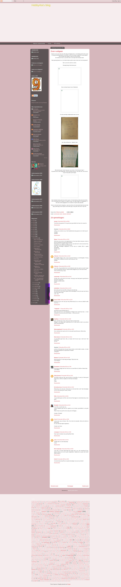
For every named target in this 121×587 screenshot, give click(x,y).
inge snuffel (86, 528)
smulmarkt (54, 561)
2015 (34, 233)
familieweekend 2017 (78, 520)
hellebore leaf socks (46, 527)
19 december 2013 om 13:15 (66, 299)
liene (71, 540)
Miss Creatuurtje (57, 448)
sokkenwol (74, 563)
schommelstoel (84, 559)
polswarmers (72, 554)
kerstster (64, 533)
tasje (89, 566)
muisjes (32, 546)
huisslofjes (68, 528)
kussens (32, 538)
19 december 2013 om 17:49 (65, 366)
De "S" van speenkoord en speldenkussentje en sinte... (38, 279)
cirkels (42, 515)
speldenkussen (64, 564)
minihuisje (86, 542)
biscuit (54, 508)
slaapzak (70, 560)
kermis (66, 532)
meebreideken (80, 541)
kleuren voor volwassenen (48, 534)
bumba (72, 513)
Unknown (56, 256)
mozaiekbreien (69, 545)
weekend (85, 575)
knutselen (53, 536)
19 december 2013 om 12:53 (65, 288)
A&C (75, 501)
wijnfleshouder (50, 577)
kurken (84, 537)
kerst (73, 532)
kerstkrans (42, 533)
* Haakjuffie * (57, 308)
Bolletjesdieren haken (37, 130)
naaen (65, 546)
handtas (60, 525)
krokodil (39, 537)
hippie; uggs (83, 527)
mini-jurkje (54, 542)
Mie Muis (85, 541)
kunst (73, 537)
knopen (87, 534)
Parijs (71, 551)
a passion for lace (70, 501)
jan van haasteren (50, 529)
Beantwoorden (57, 225)
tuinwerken (62, 570)
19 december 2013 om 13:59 (65, 318)
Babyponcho (36, 270)
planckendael (47, 554)
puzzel (67, 556)
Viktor (32, 574)
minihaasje (75, 542)
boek (65, 510)
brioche (46, 513)
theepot (44, 569)
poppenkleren (35, 556)
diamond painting (74, 516)
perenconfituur (48, 552)
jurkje (87, 529)
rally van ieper (86, 556)
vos (49, 575)
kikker (82, 533)
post (60, 556)
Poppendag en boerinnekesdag (37, 249)
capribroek (68, 514)
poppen (63, 555)
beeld (76, 506)
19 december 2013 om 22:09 (63, 419)
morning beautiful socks (62, 545)
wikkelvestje (56, 577)
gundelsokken (61, 524)
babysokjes (69, 504)
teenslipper (39, 568)
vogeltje (40, 575)
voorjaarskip (45, 575)
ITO (44, 529)
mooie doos (54, 545)
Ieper (73, 528)
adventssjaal (56, 214)
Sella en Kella (35, 560)
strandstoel (88, 565)
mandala (62, 541)
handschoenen (53, 525)
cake (58, 514)
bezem (39, 508)
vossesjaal (53, 575)
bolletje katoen (38, 511)
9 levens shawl (50, 501)
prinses (63, 556)
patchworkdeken (34, 552)
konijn (65, 536)
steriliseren (49, 565)
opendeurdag (48, 550)
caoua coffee (63, 514)
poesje (56, 554)
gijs (46, 523)
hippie (68, 527)
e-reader (43, 519)
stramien (80, 565)
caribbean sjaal (74, 514)
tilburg (55, 569)
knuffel (32, 536)
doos (64, 518)
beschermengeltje (78, 507)
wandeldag (65, 575)
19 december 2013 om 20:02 (62, 396)
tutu (70, 570)
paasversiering (86, 550)
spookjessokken (75, 564)
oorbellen (37, 550)
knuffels (43, 536)
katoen (52, 532)
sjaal (56, 560)
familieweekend (62, 520)
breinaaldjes (33, 513)
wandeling (74, 575)
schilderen (68, 559)
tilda (58, 569)
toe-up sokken (63, 569)
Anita (38, 503)
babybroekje (79, 503)
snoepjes (32, 563)
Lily (78, 540)
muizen (37, 546)
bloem (81, 508)
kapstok (44, 532)
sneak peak (62, 561)
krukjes (70, 537)
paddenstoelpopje (40, 551)
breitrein (38, 513)
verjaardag (48, 573)
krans (36, 537)
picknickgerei (72, 552)
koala (58, 536)
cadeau (39, 514)
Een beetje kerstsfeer (38, 257)
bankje (43, 506)
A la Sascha (35, 109)
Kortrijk (69, 536)
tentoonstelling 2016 (74, 568)
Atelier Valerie (36, 148)
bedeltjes (69, 506)
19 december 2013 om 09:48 (63, 221)
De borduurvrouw (58, 387)
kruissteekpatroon (64, 537)
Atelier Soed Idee (36, 144)
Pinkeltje (85, 552)
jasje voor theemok (76, 529)
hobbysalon (41, 528)
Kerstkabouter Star (36, 149)
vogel (32, 575)
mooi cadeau (48, 545)
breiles (87, 511)
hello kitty (52, 527)
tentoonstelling (67, 568)
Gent (38, 523)
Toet (68, 569)
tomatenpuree (79, 569)
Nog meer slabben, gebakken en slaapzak (39, 264)
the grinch (86, 568)
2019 (34, 225)
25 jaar (42, 501)
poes (52, 554)
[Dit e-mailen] (67, 212)
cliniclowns (47, 515)
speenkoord (51, 564)
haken (88, 524)
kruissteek (44, 537)
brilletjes (42, 513)
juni (35, 291)
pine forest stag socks (79, 552)
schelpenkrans (63, 559)
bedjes (73, 506)
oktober (35, 284)
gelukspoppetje (33, 523)
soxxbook (86, 563)
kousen (73, 536)
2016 (34, 231)
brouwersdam (63, 513)
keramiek (61, 532)
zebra (78, 578)
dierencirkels (33, 518)
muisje (87, 545)
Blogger (68, 584)
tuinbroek (51, 570)
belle (49, 507)
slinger (40, 561)
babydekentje (85, 503)
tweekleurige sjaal (75, 570)
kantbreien (33, 532)
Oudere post (85, 486)
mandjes (70, 541)
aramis (45, 503)
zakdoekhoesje (73, 578)
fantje (84, 520)
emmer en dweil (74, 519)
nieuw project (55, 547)
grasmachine (38, 524)
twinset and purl (82, 570)
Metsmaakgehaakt (58, 329)
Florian (47, 521)
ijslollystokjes (81, 528)
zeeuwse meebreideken (44, 579)
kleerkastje (37, 534)
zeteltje (66, 579)
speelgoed (41, 564)
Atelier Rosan (36, 139)
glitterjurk (58, 523)
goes (80, 523)
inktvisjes (33, 529)
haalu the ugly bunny (68, 524)
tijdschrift (47, 569)
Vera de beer (37, 573)
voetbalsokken (86, 574)
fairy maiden (53, 520)
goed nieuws (69, 523)
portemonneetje (54, 556)
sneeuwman (80, 561)
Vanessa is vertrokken (38, 244)
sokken (67, 563)
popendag (52, 555)
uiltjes (41, 572)
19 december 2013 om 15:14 (66, 337)
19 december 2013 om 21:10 (64, 405)
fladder (37, 521)
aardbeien (87, 501)
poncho (45, 555)
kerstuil (68, 533)
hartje (87, 525)
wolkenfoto (40, 578)
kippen (87, 533)
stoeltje (58, 565)
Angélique (56, 318)
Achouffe (53, 502)
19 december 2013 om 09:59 (64, 229)
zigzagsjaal (87, 579)
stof (62, 565)
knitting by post (70, 534)
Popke (60, 555)
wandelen (70, 575)
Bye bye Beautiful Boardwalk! (38, 154)
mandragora (75, 541)
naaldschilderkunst (82, 546)
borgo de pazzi (65, 511)
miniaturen (65, 542)
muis (83, 545)
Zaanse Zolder (57, 299)
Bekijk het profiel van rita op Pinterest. (39, 102)
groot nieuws (55, 524)
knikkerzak (59, 534)
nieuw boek (49, 547)
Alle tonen (45, 157)
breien (61, 214)
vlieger (69, 574)
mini (35, 542)
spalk (32, 564)
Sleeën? (34, 116)
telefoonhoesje (49, 568)
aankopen (78, 501)
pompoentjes (39, 555)
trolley (88, 569)
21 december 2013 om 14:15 (62, 439)
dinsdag (50, 518)
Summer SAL (54, 566)
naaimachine (75, 546)
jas (70, 529)
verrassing (66, 573)
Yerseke (58, 578)
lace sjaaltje (49, 538)
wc (81, 575)
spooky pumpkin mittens (83, 564)
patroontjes (40, 552)
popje (56, 555)
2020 (34, 224)
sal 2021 (49, 559)
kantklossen (39, 532)
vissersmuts (51, 574)
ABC (42, 502)
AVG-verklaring (57, 43)
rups (38, 559)
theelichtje (33, 569)
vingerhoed (40, 574)
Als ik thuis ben (36, 115)
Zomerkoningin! (36, 135)
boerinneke (81, 510)
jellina (81, 529)
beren (58, 507)
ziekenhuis (78, 579)
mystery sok (61, 546)
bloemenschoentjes (35, 510)
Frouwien (59, 521)
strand (84, 565)
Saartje (42, 559)
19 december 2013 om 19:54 (68, 387)
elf (66, 519)
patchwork (80, 551)
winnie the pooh (75, 577)
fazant (87, 520)
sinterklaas (51, 560)
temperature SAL (56, 568)
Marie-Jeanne (57, 337)
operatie (53, 550)
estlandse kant (85, 519)
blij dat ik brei (75, 508)
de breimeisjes (84, 515)
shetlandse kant (45, 560)
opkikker (57, 550)
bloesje (46, 510)
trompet (32, 570)
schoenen (73, 559)
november (36, 282)
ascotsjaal (56, 503)
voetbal (81, 574)
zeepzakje (37, 579)
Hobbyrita (41, 163)
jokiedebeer (56, 288)
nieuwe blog (61, 547)
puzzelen (71, 556)
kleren (41, 534)
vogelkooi (36, 575)
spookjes (69, 564)
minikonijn (38, 543)
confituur (65, 515)
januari (35, 300)
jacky (55, 439)
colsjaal (56, 515)
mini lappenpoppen (45, 542)
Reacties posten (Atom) (73, 490)
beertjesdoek (38, 507)
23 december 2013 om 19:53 (67, 448)
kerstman (46, 533)
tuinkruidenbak (57, 570)
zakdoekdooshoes (64, 578)
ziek (74, 579)
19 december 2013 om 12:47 (65, 276)
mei (35, 293)
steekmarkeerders (41, 565)
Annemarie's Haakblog (38, 129)
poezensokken (66, 554)
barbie (46, 506)
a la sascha (62, 501)
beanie (50, 506)
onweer (32, 550)
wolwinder (49, 578)
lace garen (44, 538)
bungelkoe (83, 513)
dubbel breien (38, 519)
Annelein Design (36, 124)
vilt (35, 574)
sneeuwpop (86, 561)
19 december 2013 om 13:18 (66, 308)
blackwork (63, 508)
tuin (48, 570)
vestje (75, 573)
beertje (86, 506)
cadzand (54, 514)
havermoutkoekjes (38, 527)
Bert (73, 507)
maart (35, 296)
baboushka (61, 503)
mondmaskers (33, 545)
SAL (45, 559)
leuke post (69, 214)
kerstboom (86, 532)
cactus (35, 514)
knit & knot (64, 534)
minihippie (81, 542)
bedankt (65, 506)
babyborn (74, 503)
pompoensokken (85, 554)
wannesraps (56, 276)
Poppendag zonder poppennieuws (37, 261)
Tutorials (49, 43)
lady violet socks (75, 538)
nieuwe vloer (87, 547)
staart (36, 565)
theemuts (39, 569)
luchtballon (46, 541)
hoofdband (54, 528)
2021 (34, 222)
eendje (53, 519)
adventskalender (65, 502)
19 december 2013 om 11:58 (64, 266)
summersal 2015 (62, 566)
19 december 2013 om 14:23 (68, 329)
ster (46, 565)
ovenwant (70, 550)
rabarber (81, 556)
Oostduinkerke (42, 550)
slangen (84, 560)
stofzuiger (72, 565)
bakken (32, 506)
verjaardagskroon (55, 573)
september (36, 286)
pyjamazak (76, 556)
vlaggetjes (56, 574)
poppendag (70, 555)
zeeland (32, 579)
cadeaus (43, 514)
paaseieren (75, 550)
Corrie (55, 419)
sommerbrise (81, 563)
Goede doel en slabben (38, 269)
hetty (65, 527)
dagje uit (75, 515)
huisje (64, 528)
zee (87, 578)
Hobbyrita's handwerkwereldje (39, 43)
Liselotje (32, 541)
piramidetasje (38, 554)
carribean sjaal (81, 514)
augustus (36, 288)
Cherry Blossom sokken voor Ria (39, 140)
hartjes (32, 527)
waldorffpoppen (59, 575)
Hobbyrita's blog (41, 5)
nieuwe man (75, 547)
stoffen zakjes (67, 565)
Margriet (56, 357)
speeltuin (45, 564)
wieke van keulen (43, 577)
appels (41, 503)
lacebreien (55, 538)
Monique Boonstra (40, 545)
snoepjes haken (45, 563)
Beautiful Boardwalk (37, 153)
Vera (32, 573)
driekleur (75, 518)
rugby (32, 559)
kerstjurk (32, 533)
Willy (55, 396)
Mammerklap (56, 541)
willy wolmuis (67, 577)
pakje (45, 551)
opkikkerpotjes (63, 550)
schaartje (58, 559)
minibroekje (70, 542)
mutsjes (52, 546)
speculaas (36, 564)
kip (84, 533)
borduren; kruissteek (55, 511)
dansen (79, 515)
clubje (51, 515)
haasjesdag (83, 524)
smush (58, 561)
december (36, 238)
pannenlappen (53, 551)
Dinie (42, 518)
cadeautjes (49, 514)
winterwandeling (86, 577)
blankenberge (68, 508)
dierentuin (38, 518)
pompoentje (33, 555)
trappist (84, 569)
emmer (69, 519)
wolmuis (44, 578)
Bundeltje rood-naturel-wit (38, 145)
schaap (53, 559)
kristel (55, 459)
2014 (34, 234)
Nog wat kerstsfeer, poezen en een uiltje (38, 255)
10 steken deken (34, 501)
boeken (69, 510)
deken (46, 516)
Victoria (79, 573)
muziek (56, 546)
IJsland (76, 528)
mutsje (49, 546)
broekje (57, 513)
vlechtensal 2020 (63, 574)
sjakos (60, 560)
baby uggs (69, 503)
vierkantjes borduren (85, 573)
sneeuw (74, 561)
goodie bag (84, 523)
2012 (34, 302)
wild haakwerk (61, 577)
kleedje (32, 534)
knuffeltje (48, 536)
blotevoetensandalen (54, 510)
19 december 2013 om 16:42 (64, 357)
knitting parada (77, 534)
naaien (69, 546)
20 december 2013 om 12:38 (65, 432)
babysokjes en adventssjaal (37, 252)
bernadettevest (68, 507)
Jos (83, 529)
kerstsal (55, 533)
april (35, 295)
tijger (51, 569)
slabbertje (75, 560)
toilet (71, 569)
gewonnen (42, 523)
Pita (42, 554)
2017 (34, 229)
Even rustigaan (37, 246)
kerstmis (51, 533)
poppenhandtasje (86, 555)
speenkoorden (57, 564)
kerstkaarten (37, 533)
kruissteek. (52, 537)
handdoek (42, 525)
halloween (36, 525)
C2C (32, 514)
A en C (56, 501)
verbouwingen (42, 573)
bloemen (86, 508)
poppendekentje (79, 555)
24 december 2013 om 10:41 (63, 459)
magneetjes (51, 541)
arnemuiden (50, 503)
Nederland (34, 547)
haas (79, 524)
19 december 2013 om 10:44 (64, 256)
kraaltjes (78, 536)
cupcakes (70, 515)
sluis (47, 561)
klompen (54, 534)
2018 (34, 227)
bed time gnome (59, 506)
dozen (68, 518)
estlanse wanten (34, 520)
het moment (61, 527)
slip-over (44, 561)
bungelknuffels (77, 513)
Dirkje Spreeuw (57, 375)
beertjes (33, 507)
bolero (32, 511)
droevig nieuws (80, 518)
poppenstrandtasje (48, 556)
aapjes (83, 501)
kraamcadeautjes (83, 536)
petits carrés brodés (55, 552)
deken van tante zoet (53, 516)
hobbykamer (35, 528)
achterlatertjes (59, 502)
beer (79, 506)
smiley (50, 561)
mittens (81, 543)
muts (41, 546)
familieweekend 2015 (69, 520)
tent (62, 568)
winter (81, 577)
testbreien (81, 568)
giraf (49, 523)
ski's (67, 560)
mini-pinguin (59, 542)
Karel (48, 532)
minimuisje (49, 543)
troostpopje (40, 570)
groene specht (44, 524)
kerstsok (60, 533)
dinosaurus (46, 518)
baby (65, 503)
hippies (88, 527)
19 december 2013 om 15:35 (64, 347)
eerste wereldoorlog (58, 519)
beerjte (83, 506)
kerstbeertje (82, 532)
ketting (71, 533)
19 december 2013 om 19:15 (67, 375)
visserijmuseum (45, 574)
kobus (62, 536)
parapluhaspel (63, 551)
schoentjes (78, 559)
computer (60, 515)
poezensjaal (61, 554)
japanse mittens (66, 529)
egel (64, 519)
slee (87, 560)
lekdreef (87, 538)
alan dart (88, 502)
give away (53, 523)
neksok (44, 547)
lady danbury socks (61, 538)
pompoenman (79, 554)
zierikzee (82, 579)
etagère (39, 520)
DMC (58, 518)
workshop (54, 578)
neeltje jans (40, 547)
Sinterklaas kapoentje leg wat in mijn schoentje (39, 276)
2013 (34, 236)
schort (89, 559)
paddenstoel (33, 551)
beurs (35, 508)
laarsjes (37, 538)
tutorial (67, 570)
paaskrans (80, 550)
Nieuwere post (54, 486)
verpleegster (61, 573)
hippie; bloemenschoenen (76, 527)
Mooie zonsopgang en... (39, 239)
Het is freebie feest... (37, 125)
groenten (49, 524)
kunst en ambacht (78, 537)
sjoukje (64, 560)
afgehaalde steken (79, 502)
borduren (44, 511)
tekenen (44, 568)
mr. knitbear (79, 545)
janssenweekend (60, 529)
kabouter (64, 214)
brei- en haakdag (72, 511)
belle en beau (54, 507)
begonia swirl (44, 507)
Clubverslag (36, 258)
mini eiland (38, 542)
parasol (68, 551)
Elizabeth (56, 405)
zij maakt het (35, 580)
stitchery (54, 565)
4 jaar (46, 501)
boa (62, 510)
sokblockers (57, 563)
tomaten (74, 569)
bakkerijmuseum (37, 506)
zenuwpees (56, 432)
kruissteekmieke (57, 537)
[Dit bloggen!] (68, 212)
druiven (32, 519)
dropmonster (86, 518)
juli (35, 289)
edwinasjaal (48, 519)
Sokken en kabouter (38, 241)
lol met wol (37, 541)
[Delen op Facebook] (71, 212)
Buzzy (87, 513)
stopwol (76, 565)
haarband (75, 524)
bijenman (43, 508)
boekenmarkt (75, 510)
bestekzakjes (84, 507)
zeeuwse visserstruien (55, 579)
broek (54, 513)
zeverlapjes (71, 579)
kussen (87, 537)
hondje (49, 528)
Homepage (70, 486)
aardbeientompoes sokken (35, 502)
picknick (61, 552)
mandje (66, 541)
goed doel (64, 523)
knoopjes (83, 534)
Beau (54, 506)
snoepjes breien (38, 563)
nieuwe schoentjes (81, 547)
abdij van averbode (47, 502)
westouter (37, 577)
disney (55, 518)
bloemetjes (42, 510)
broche (50, 513)
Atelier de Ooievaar (37, 134)
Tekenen (34, 120)
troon (36, 570)
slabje (80, 560)
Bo (59, 510)
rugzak (36, 559)
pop (49, 555)
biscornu (48, 508)
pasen (75, 551)
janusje (55, 221)
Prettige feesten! (37, 243)
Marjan (55, 239)
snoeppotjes (51, 563)
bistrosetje (58, 508)
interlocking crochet (39, 529)
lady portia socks (69, 538)
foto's (51, 521)
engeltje (80, 519)
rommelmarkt (70, 558)
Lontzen (41, 541)
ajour (84, 502)
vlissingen (76, 574)
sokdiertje (62, 563)
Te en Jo (34, 568)
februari (35, 298)
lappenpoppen (82, 538)
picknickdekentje (66, 552)
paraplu (58, 551)
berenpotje (62, 507)
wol (34, 578)
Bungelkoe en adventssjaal (37, 267)
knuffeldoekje (38, 536)
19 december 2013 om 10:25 (63, 239)
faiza (57, 520)
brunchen (68, 513)
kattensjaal (56, 532)
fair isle (48, 520)
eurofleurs (44, 520)
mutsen (45, 546)
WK (32, 578)
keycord (78, 533)
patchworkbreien (86, 551)
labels (40, 538)
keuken (75, 533)
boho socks (87, 510)
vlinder (73, 574)
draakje (71, 518)
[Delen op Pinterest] (72, 212)
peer (44, 552)
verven (71, 573)
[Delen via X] (70, 212)
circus (39, 515)
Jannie (55, 529)
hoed (45, 528)
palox (49, 551)
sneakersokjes (68, 561)
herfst (57, 527)
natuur (88, 546)
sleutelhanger (34, 561)
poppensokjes (41, 556)
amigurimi (34, 503)
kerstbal (76, 532)
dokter (61, 518)
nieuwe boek (68, 547)
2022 (34, 220)
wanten (79, 575)
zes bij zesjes (62, 579)
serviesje (40, 560)
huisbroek (59, 528)
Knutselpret (56, 366)
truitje (45, 570)
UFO (87, 570)
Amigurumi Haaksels (37, 119)
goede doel (74, 523)
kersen (69, 532)
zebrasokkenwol (83, 578)
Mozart (74, 545)
